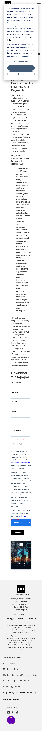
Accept (21, 68)
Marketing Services (11, 699)
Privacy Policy (9, 663)
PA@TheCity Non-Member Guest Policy (19, 693)
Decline (21, 74)
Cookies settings (21, 62)
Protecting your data (11, 687)
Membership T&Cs (11, 669)
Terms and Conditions (12, 658)
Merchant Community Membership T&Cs (20, 675)
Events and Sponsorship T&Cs (16, 681)
